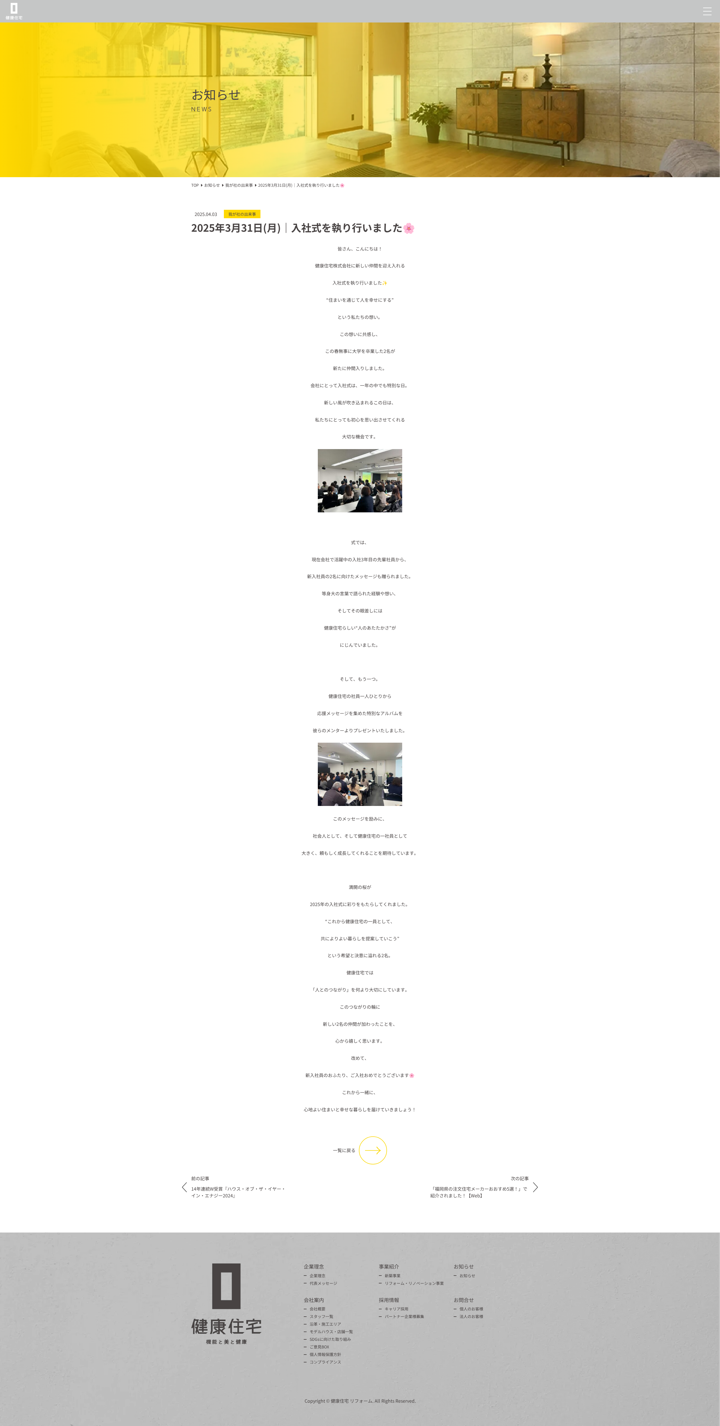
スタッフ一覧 (321, 1316)
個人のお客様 (471, 1309)
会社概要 (317, 1309)
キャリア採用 (396, 1309)
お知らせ (467, 1275)
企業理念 (317, 1275)
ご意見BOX (319, 1347)
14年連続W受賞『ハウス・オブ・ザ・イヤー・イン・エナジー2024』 (238, 1192)
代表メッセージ (323, 1283)
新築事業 (392, 1275)
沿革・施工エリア (325, 1324)
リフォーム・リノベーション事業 (414, 1283)
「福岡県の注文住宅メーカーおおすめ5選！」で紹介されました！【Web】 (478, 1192)
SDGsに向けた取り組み (330, 1339)
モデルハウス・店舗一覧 (331, 1331)
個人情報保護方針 (325, 1354)
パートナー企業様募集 (404, 1316)
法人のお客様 (471, 1316)
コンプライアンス (325, 1362)
